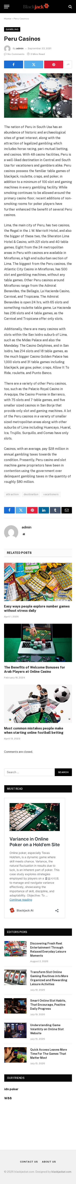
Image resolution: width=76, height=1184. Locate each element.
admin (20, 48)
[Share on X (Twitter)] (33, 64)
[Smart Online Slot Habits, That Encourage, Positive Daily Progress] (15, 1006)
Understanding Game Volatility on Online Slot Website (47, 1029)
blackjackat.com (61, 1171)
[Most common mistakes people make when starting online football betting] (38, 704)
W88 (8, 1098)
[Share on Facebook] (13, 64)
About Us (49, 1161)
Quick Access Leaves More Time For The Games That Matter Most (48, 1053)
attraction (12, 494)
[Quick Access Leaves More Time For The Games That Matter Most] (15, 1055)
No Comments (16, 54)
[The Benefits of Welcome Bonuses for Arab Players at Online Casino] (38, 643)
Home (7, 18)
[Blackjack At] (38, 6)
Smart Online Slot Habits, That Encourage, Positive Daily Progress (48, 1004)
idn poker (11, 1089)
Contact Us (29, 1161)
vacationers (51, 494)
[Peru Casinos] (38, 95)
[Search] (70, 6)
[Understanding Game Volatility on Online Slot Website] (15, 1030)
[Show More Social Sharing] (68, 64)
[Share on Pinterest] (53, 64)
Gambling (12, 29)
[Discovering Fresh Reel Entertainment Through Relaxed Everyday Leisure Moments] (15, 948)
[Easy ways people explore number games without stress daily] (38, 582)
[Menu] (6, 6)
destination (31, 494)
